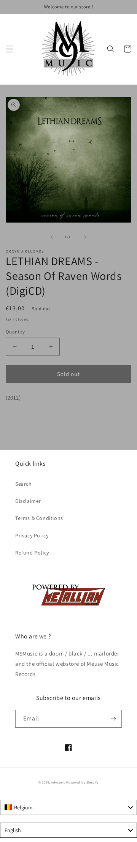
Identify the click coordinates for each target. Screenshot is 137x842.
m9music (58, 782)
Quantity (15, 332)
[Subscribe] (113, 719)
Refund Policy (32, 552)
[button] (9, 49)
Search (23, 483)
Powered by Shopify (82, 782)
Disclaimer (28, 501)
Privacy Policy (31, 535)
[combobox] (68, 807)
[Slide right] (85, 237)
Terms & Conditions (39, 518)
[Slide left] (51, 237)
